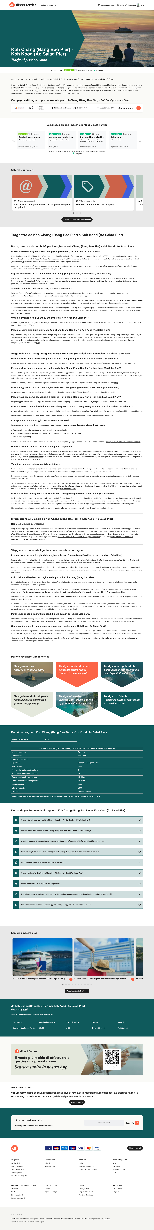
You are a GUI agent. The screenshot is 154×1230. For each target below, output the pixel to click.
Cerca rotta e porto (17, 1169)
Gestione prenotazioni (86, 1166)
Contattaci (116, 1166)
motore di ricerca (36, 457)
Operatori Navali (17, 1166)
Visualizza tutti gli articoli (77, 991)
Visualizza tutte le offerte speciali (77, 219)
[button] (78, 820)
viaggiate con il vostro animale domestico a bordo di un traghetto (78, 425)
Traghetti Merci (50, 1166)
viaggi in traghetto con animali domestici (123, 442)
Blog (114, 1163)
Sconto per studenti (18, 1198)
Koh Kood (33, 79)
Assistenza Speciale (68, 489)
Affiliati (47, 1189)
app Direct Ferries (104, 592)
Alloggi (47, 1163)
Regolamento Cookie (86, 1192)
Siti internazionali (17, 1195)
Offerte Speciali (40, 281)
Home (13, 79)
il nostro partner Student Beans (130, 300)
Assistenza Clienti (119, 1169)
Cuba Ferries (117, 1189)
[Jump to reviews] (77, 70)
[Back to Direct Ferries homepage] (22, 5)
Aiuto (114, 1173)
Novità (13, 1192)
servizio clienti (107, 486)
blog (38, 343)
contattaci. (107, 1219)
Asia (22, 79)
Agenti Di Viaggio (51, 1192)
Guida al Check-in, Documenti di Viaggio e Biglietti (79, 537)
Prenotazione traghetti (19, 1176)
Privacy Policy (84, 1189)
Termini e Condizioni (86, 1195)
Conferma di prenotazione (88, 1169)
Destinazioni (15, 1163)
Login (81, 1163)
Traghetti (116, 1192)
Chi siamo (14, 1189)
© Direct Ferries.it (16, 1215)
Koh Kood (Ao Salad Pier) (51, 79)
